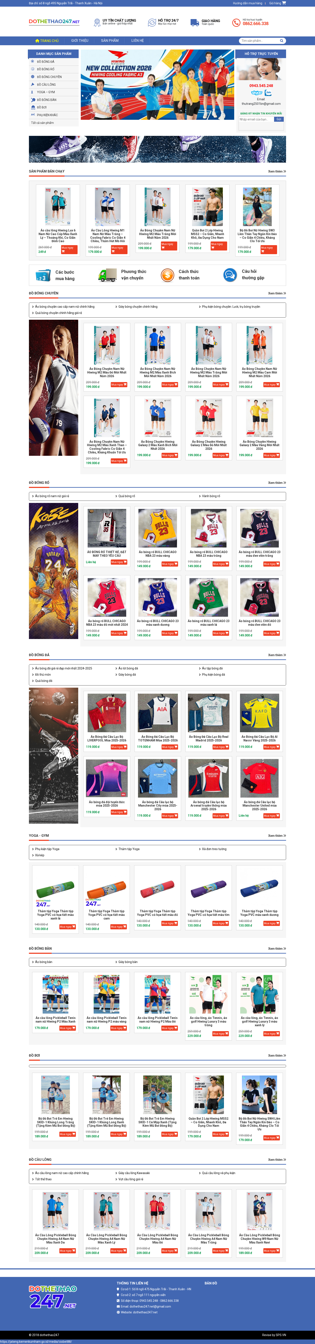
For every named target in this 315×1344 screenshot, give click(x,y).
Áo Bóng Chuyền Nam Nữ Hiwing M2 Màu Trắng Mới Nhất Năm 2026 (107, 234)
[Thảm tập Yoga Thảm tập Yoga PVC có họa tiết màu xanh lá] (55, 887)
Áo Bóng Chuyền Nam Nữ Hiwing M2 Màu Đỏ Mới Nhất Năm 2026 (106, 372)
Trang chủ (49, 41)
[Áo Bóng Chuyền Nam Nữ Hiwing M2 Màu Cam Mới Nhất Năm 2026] (260, 345)
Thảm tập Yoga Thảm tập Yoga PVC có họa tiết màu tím (209, 912)
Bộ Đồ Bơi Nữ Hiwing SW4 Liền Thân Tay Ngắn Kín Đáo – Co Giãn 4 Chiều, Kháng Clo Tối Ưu (259, 1124)
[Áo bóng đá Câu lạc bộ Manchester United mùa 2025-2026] (260, 778)
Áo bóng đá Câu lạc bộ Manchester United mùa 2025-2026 (260, 805)
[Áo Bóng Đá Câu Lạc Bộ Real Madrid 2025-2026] (209, 713)
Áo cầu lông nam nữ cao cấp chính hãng (62, 1173)
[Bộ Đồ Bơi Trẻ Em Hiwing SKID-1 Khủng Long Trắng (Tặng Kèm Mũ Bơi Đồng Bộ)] (55, 1095)
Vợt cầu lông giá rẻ (130, 1179)
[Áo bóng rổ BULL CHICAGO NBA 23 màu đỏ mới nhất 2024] (107, 597)
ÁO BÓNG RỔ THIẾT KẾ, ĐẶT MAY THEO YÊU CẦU (106, 553)
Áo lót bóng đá (128, 668)
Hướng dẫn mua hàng (247, 3)
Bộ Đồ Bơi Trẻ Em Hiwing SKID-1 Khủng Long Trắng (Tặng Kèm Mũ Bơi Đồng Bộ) (55, 1122)
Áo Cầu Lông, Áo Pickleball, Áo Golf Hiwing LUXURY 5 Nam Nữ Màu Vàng (257, 234)
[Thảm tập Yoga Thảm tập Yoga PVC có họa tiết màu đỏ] (157, 887)
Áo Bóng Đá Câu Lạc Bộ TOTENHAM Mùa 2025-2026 (158, 738)
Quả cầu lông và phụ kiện (218, 1173)
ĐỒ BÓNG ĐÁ (39, 655)
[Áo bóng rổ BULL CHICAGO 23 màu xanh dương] (158, 597)
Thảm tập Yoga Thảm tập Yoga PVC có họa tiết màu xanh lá (55, 914)
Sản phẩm (109, 41)
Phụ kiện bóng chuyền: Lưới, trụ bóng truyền (231, 306)
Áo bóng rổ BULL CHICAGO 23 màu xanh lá (209, 622)
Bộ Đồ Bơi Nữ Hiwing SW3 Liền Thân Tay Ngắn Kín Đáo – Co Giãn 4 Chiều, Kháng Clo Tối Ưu (207, 236)
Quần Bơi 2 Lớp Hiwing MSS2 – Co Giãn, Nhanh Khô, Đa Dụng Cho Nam (157, 234)
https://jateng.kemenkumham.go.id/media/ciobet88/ (36, 1341)
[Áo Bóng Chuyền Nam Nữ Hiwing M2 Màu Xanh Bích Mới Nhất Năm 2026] (158, 345)
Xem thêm (275, 171)
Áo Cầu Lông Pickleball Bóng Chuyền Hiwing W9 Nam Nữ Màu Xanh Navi (259, 1238)
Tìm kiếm (281, 40)
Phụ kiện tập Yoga (47, 849)
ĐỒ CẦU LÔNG (40, 1160)
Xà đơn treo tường (214, 849)
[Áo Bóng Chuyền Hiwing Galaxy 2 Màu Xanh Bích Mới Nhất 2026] (158, 418)
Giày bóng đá (127, 674)
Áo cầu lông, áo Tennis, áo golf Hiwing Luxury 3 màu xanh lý (259, 1021)
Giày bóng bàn (128, 962)
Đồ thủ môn (43, 674)
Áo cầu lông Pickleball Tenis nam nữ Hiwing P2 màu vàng (107, 1019)
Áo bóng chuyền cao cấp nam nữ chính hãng (64, 306)
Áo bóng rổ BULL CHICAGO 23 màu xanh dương (158, 622)
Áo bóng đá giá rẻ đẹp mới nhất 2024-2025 (63, 668)
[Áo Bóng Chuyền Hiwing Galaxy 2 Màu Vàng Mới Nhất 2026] (260, 418)
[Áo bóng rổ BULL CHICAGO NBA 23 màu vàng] (158, 528)
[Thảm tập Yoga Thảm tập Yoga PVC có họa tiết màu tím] (209, 887)
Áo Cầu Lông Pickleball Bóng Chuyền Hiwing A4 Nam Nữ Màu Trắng (208, 1238)
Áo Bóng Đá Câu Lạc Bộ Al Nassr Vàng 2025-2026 (260, 738)
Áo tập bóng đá (212, 668)
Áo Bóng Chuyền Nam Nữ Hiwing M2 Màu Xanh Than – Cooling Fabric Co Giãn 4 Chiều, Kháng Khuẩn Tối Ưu (107, 447)
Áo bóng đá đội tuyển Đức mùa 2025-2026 (107, 803)
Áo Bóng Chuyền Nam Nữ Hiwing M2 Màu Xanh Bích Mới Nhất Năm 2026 (158, 372)
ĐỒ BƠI (34, 1055)
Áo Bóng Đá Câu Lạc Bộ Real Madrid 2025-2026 (208, 738)
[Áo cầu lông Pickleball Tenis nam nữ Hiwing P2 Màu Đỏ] (157, 994)
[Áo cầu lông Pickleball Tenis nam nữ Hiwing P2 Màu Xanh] (55, 994)
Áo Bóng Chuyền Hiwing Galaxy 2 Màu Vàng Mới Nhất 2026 (259, 445)
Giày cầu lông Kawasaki (134, 1173)
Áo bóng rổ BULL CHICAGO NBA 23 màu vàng (158, 553)
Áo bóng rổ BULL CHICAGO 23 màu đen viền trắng (259, 553)
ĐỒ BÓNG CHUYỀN (43, 293)
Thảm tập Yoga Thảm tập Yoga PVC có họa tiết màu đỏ (157, 912)
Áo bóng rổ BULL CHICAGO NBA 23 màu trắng (209, 553)
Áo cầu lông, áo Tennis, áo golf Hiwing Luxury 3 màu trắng (208, 1021)
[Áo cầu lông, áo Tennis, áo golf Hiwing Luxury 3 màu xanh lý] (259, 994)
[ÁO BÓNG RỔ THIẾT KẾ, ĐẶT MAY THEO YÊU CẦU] (107, 528)
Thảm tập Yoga (129, 849)
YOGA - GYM (39, 836)
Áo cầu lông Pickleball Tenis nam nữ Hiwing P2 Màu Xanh (56, 1019)
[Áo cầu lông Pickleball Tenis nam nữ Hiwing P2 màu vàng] (107, 994)
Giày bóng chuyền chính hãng (138, 306)
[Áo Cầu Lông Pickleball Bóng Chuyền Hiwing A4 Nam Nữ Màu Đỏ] (157, 1211)
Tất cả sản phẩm (42, 122)
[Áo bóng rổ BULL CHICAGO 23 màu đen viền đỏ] (260, 597)
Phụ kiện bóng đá (213, 674)
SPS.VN (281, 1335)
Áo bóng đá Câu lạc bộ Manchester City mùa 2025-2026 (157, 805)
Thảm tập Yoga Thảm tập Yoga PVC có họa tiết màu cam (106, 914)
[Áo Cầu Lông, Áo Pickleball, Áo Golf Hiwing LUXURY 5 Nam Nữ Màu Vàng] (257, 206)
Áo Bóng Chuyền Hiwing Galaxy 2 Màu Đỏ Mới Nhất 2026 (208, 445)
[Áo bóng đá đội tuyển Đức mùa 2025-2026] (107, 778)
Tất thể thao (43, 1179)
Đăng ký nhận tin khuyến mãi (261, 113)
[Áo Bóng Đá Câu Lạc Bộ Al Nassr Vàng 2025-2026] (260, 713)
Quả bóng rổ (126, 496)
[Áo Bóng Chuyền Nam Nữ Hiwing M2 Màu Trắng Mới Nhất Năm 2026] (108, 206)
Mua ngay (67, 247)
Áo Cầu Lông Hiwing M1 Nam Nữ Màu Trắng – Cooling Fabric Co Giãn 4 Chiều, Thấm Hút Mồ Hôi (57, 236)
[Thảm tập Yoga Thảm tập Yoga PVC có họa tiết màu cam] (107, 887)
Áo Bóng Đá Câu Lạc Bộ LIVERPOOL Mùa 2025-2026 (106, 738)
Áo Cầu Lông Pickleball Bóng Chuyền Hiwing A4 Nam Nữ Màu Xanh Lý (106, 1238)
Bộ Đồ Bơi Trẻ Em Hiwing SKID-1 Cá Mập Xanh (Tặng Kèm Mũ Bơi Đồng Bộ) (157, 1122)
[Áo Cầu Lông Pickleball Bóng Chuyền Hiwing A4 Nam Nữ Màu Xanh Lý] (107, 1211)
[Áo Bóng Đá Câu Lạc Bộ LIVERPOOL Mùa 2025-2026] (107, 713)
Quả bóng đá (43, 680)
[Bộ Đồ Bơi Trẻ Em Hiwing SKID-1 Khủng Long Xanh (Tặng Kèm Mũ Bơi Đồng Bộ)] (107, 1095)
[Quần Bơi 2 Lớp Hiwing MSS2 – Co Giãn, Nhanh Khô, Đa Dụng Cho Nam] (157, 206)
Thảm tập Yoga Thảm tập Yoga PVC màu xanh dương (259, 912)
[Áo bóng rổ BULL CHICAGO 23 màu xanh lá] (209, 597)
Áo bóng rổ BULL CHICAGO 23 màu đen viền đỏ (259, 622)
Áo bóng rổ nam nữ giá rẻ (52, 496)
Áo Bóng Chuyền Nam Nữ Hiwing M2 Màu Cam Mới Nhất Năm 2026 (259, 372)
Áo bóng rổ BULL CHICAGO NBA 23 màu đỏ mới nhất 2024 (107, 622)
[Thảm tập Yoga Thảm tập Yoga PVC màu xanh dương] (259, 887)
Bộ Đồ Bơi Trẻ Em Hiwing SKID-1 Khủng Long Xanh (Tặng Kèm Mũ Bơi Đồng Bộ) (106, 1122)
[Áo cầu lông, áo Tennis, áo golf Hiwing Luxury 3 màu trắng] (209, 994)
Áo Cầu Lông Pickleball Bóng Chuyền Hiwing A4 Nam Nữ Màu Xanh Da (55, 1238)
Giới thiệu (79, 41)
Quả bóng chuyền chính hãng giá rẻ (58, 313)
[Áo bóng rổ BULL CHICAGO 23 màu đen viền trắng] (260, 528)
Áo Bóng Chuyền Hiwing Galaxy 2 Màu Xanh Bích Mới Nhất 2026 (157, 445)
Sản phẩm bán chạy (46, 171)
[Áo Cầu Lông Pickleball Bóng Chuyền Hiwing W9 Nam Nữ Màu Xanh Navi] (259, 1211)
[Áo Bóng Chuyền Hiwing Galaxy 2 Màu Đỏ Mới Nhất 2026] (209, 418)
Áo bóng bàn (43, 962)
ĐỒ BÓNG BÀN (40, 948)
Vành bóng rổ (211, 496)
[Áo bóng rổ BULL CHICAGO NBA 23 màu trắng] (209, 528)
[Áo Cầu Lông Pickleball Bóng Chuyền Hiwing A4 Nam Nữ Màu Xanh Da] (55, 1211)
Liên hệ (137, 41)
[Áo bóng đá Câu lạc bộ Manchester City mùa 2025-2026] (158, 778)
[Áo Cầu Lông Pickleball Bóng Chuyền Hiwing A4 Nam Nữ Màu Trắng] (209, 1211)
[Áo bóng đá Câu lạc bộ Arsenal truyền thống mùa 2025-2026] (209, 778)
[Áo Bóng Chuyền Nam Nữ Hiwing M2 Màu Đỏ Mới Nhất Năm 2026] (107, 345)
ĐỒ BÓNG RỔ (39, 483)
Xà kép (39, 855)
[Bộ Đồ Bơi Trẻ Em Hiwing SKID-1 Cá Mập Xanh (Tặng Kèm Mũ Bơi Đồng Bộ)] (157, 1095)
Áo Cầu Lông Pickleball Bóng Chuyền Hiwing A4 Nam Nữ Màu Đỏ (157, 1238)
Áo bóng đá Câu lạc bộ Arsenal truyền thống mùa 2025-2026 (208, 805)
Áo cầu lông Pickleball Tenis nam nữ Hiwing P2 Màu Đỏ (158, 1019)
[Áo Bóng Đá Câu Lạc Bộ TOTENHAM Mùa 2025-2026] (158, 713)
